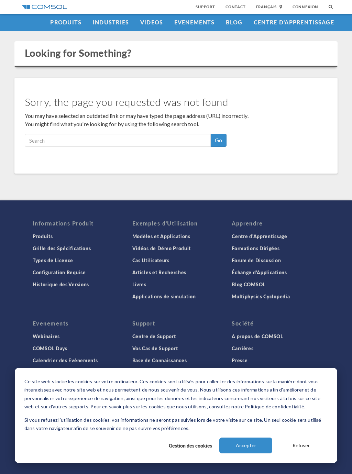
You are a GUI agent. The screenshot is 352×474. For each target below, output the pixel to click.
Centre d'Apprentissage (294, 22)
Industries (111, 22)
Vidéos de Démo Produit (161, 248)
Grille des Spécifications (62, 248)
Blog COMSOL (248, 284)
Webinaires (46, 336)
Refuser (301, 445)
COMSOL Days (50, 348)
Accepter (246, 445)
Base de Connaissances (159, 360)
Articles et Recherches (159, 272)
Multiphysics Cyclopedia (261, 296)
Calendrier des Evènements (65, 360)
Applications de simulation (164, 296)
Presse (240, 360)
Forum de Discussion (256, 260)
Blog (234, 22)
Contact (236, 6)
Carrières (242, 348)
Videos (151, 22)
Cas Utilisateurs (150, 260)
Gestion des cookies (190, 445)
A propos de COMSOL (257, 336)
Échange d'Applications (259, 272)
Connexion (305, 6)
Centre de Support (154, 336)
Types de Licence (53, 260)
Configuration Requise (59, 272)
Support (205, 6)
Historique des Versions (61, 284)
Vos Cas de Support (155, 348)
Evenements (194, 22)
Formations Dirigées (255, 248)
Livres (139, 284)
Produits (65, 22)
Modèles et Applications (161, 236)
